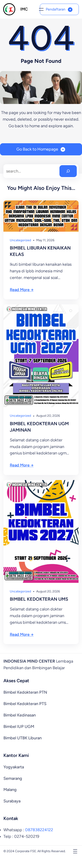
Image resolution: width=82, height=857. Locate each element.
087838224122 (39, 829)
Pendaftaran (55, 9)
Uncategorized (20, 240)
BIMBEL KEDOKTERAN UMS (39, 599)
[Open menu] (41, 9)
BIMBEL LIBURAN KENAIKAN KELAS (40, 251)
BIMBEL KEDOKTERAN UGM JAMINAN (39, 427)
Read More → (21, 289)
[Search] (68, 171)
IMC (24, 9)
